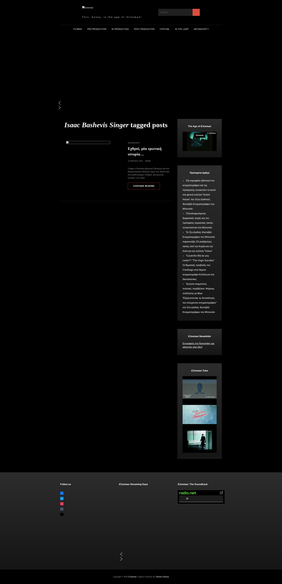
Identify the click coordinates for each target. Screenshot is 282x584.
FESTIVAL (165, 29)
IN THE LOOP (182, 29)
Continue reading (146, 187)
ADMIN (148, 161)
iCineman (132, 577)
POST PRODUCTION (144, 29)
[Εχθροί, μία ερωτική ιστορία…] (88, 149)
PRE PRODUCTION (96, 29)
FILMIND (77, 29)
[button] (141, 103)
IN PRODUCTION (120, 29)
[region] (141, 76)
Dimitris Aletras (162, 577)
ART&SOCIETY (201, 29)
